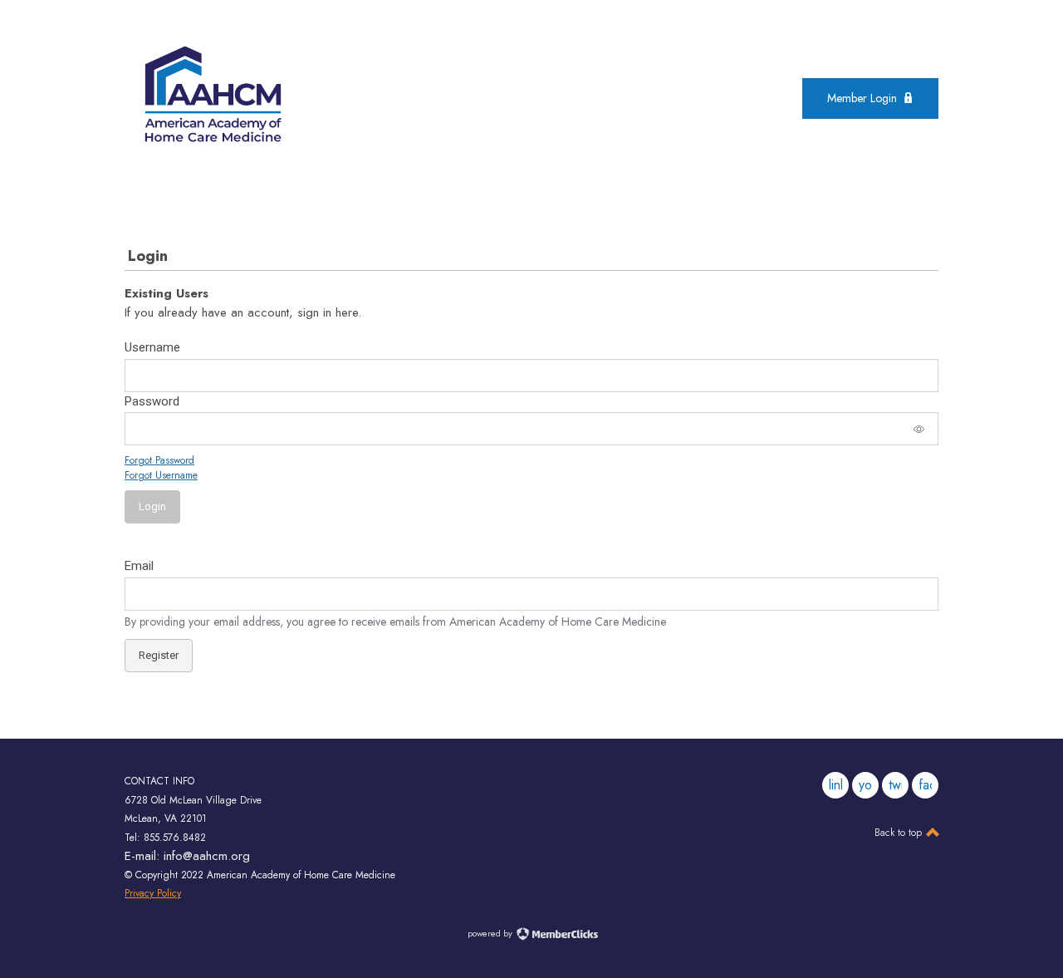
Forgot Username (161, 475)
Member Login (862, 98)
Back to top (899, 832)
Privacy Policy (153, 893)
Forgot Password (159, 460)
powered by (491, 933)
